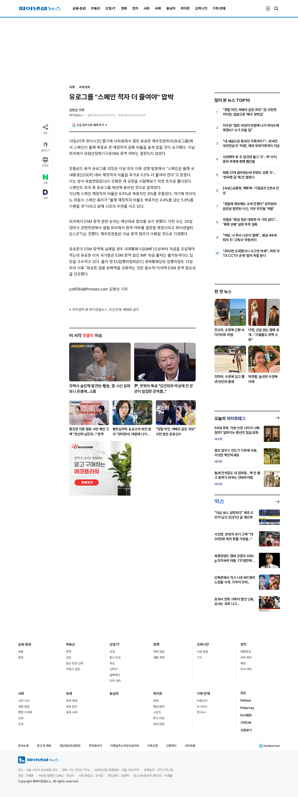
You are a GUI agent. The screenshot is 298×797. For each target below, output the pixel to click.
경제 (124, 8)
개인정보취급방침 (70, 745)
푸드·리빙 (158, 718)
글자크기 (45, 150)
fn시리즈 (202, 706)
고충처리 (171, 745)
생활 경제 (158, 657)
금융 (20, 651)
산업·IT (110, 8)
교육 (20, 718)
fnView (245, 700)
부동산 (95, 8)
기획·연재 (219, 8)
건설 (68, 657)
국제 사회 (71, 712)
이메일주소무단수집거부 (124, 745)
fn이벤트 (246, 715)
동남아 (170, 8)
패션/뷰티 (159, 706)
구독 (45, 183)
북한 (243, 663)
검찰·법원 (23, 706)
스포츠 (157, 712)
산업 (112, 651)
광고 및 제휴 (44, 745)
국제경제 (84, 87)
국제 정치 (71, 706)
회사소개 (23, 745)
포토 (243, 693)
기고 (199, 657)
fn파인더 (202, 700)
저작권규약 (95, 745)
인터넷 (113, 669)
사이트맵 (190, 745)
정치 (135, 8)
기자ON (245, 723)
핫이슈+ (202, 712)
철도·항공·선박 (74, 663)
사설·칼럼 (202, 651)
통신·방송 (115, 657)
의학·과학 (115, 681)
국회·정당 (246, 657)
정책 (68, 651)
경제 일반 (158, 651)
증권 (20, 657)
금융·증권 (79, 8)
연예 (155, 700)
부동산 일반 (73, 669)
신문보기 (246, 730)
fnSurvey (247, 708)
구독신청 (152, 745)
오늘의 (229, 418)
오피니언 (201, 8)
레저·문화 (158, 724)
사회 (147, 8)
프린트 (45, 165)
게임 (112, 663)
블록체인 (115, 675)
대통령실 (245, 651)
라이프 (185, 8)
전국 (20, 724)
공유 (45, 133)
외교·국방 (246, 669)
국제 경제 (71, 700)
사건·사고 (23, 700)
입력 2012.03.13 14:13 (101, 115)
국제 (158, 8)
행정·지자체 (25, 712)
